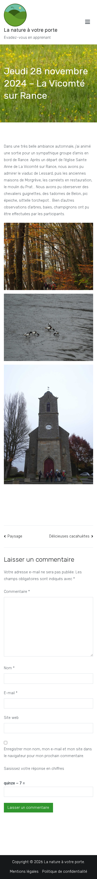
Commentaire (17, 591)
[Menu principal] (87, 22)
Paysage (15, 536)
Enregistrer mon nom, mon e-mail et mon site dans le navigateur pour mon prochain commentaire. (48, 752)
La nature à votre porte (30, 30)
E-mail (10, 693)
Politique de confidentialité (64, 871)
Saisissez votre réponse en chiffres (34, 768)
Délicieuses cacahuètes (69, 536)
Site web (11, 718)
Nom (9, 668)
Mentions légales (24, 871)
